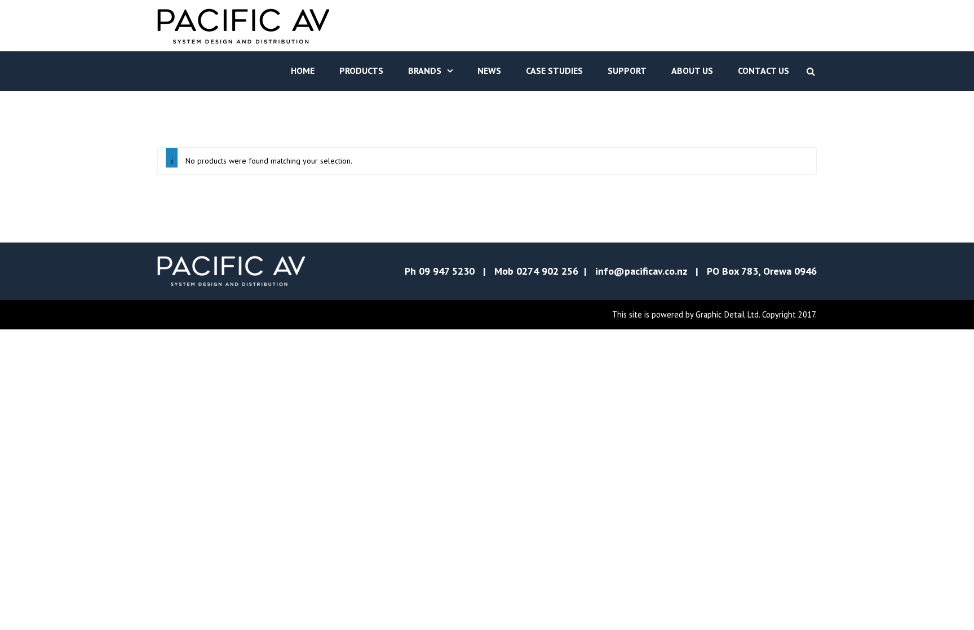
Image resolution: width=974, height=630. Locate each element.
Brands (424, 70)
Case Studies (554, 70)
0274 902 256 (547, 271)
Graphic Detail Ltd (727, 314)
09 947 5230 (447, 271)
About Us (692, 70)
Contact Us (763, 70)
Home (303, 70)
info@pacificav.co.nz (641, 271)
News (489, 70)
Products (361, 70)
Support (627, 70)
